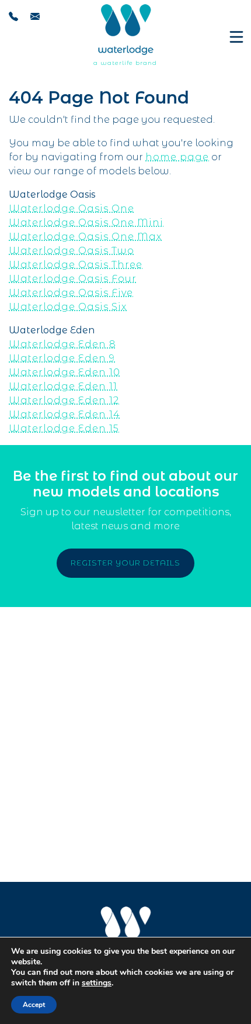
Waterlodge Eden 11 (63, 386)
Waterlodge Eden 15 (64, 428)
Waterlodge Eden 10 (64, 372)
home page (177, 157)
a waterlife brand (125, 63)
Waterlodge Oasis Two (71, 250)
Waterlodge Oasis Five (71, 292)
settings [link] (96, 982)
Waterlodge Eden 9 (62, 358)
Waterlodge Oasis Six (68, 306)
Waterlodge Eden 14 (64, 414)
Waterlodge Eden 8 (62, 344)
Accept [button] (34, 1004)
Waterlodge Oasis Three (75, 264)
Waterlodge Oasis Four (73, 278)
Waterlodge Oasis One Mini (86, 222)
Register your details (125, 562)
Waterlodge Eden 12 (64, 400)
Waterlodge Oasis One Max (85, 236)
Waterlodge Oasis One (71, 208)
